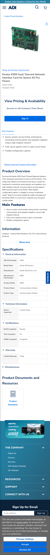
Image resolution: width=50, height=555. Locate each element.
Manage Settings (25, 539)
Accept (25, 544)
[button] (48, 277)
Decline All (25, 549)
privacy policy (22, 522)
